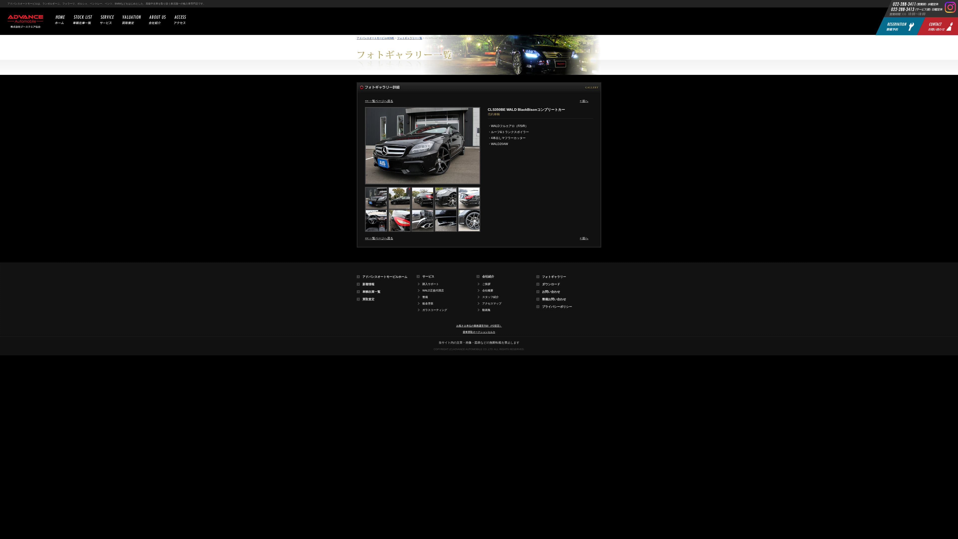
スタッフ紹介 (490, 297)
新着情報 (368, 284)
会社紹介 (488, 276)
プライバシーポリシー (557, 306)
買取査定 (368, 299)
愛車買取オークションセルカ (479, 332)
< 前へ (584, 101)
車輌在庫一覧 (371, 291)
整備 (425, 297)
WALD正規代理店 (433, 290)
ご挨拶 (486, 284)
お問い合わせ (551, 291)
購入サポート (430, 284)
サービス (428, 276)
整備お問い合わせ (554, 299)
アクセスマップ (491, 303)
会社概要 (487, 290)
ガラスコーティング (434, 310)
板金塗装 (427, 303)
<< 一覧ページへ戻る (379, 101)
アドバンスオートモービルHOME (375, 38)
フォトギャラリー (554, 276)
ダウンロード (551, 284)
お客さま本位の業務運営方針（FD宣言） (479, 325)
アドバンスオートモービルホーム (384, 276)
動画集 (486, 310)
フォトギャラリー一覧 (409, 38)
